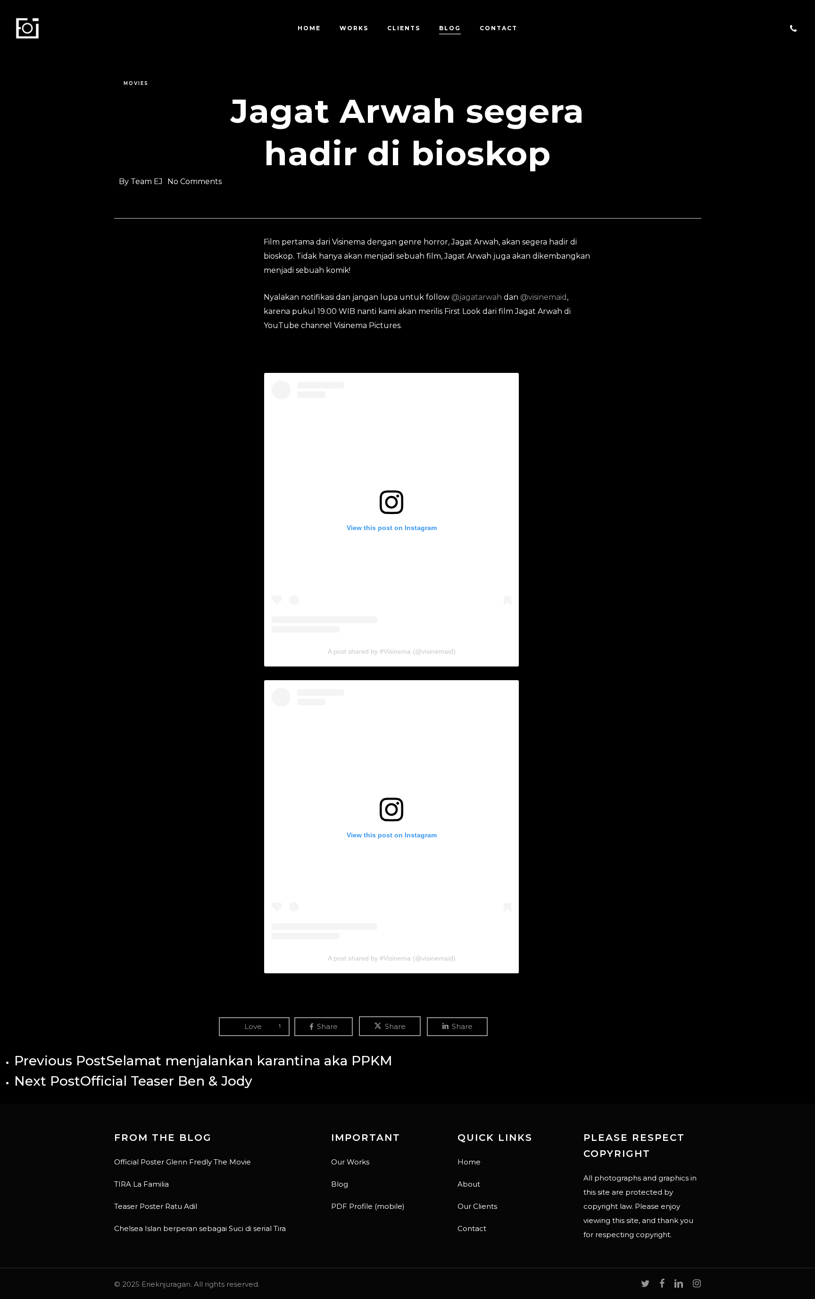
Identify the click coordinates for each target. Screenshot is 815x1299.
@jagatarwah (476, 297)
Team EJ (147, 181)
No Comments (194, 181)
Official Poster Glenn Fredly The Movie (182, 1161)
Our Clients (477, 1206)
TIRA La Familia (141, 1184)
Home (469, 1161)
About (468, 1184)
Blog (339, 1184)
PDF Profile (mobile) (368, 1206)
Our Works (350, 1161)
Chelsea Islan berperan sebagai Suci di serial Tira (200, 1228)
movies (136, 83)
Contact (471, 1228)
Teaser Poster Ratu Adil (155, 1206)
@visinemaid (543, 297)
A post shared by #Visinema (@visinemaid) (392, 651)
